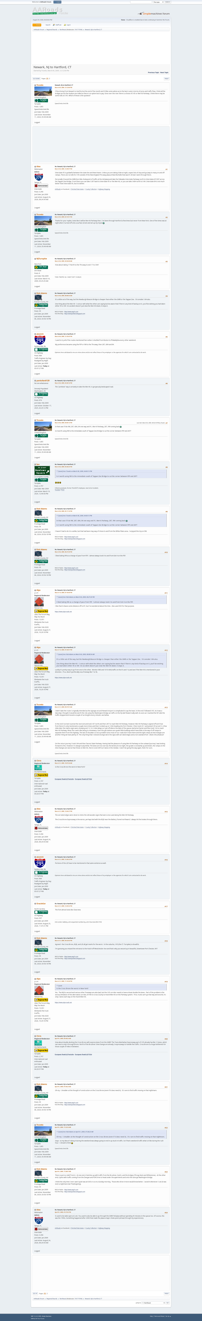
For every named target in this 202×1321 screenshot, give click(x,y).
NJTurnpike (41, 258)
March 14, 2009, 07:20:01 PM (63, 650)
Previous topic (153, 72)
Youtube (57, 490)
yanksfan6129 (42, 380)
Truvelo (39, 85)
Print (167, 79)
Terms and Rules (159, 1316)
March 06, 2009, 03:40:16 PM (63, 383)
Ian (38, 464)
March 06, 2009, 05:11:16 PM (63, 511)
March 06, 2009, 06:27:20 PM (63, 552)
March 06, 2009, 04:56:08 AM (63, 261)
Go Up (35, 1293)
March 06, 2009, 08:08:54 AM (63, 295)
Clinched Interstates (77, 189)
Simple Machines (46, 1316)
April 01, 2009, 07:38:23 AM (63, 1086)
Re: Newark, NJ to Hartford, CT (65, 166)
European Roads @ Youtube (64, 779)
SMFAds (33, 1318)
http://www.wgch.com (71, 312)
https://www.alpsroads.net (63, 612)
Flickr (63, 490)
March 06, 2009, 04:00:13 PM (63, 423)
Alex (38, 166)
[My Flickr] (35, 499)
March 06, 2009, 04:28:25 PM (63, 467)
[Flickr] (35, 799)
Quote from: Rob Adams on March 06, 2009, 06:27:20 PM (76, 597)
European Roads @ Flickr (83, 779)
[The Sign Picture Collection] (35, 324)
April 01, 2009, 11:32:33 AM (63, 1127)
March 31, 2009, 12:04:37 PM (63, 811)
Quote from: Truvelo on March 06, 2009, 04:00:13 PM (75, 471)
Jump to (138, 1303)
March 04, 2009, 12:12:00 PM (63, 87)
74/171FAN (78, 30)
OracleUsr (41, 903)
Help (151, 1316)
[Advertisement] (101, 48)
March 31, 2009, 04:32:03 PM (63, 940)
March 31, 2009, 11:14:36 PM (63, 981)
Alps (38, 590)
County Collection (91, 189)
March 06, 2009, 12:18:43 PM (63, 336)
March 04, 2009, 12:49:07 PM (63, 169)
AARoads (58, 189)
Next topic (164, 72)
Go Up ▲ (168, 1316)
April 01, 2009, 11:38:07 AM (63, 1171)
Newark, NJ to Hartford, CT (64, 85)
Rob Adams (41, 293)
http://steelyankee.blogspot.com (74, 314)
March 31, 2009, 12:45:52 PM (63, 906)
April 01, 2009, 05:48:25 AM (63, 1038)
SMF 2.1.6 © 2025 (36, 1316)
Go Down (36, 79)
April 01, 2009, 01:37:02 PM (63, 1212)
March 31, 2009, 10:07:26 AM (63, 763)
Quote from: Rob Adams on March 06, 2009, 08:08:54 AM (76, 654)
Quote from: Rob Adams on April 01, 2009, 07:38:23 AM (75, 1132)
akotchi (40, 334)
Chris (38, 760)
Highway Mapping (104, 189)
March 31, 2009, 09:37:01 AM (63, 707)
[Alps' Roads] (35, 638)
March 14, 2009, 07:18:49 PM (63, 592)
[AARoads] (35, 205)
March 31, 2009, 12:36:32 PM (63, 859)
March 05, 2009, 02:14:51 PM (63, 217)
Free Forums (41, 1318)
